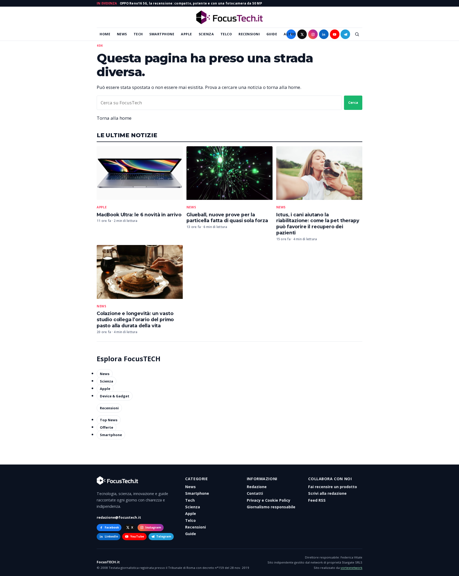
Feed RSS (317, 500)
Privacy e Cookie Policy (268, 500)
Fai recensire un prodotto (332, 486)
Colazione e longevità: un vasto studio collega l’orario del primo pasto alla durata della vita (135, 319)
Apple (186, 34)
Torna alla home (114, 118)
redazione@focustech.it (119, 517)
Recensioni (249, 34)
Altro (290, 34)
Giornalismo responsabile (271, 506)
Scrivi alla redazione (327, 493)
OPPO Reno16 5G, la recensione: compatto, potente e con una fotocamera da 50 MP (191, 3)
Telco (226, 34)
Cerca (353, 102)
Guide (271, 34)
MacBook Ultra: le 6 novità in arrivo (139, 214)
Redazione (257, 486)
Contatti (255, 493)
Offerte (106, 427)
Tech (138, 34)
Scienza (206, 34)
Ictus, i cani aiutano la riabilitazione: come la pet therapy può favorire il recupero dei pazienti (317, 224)
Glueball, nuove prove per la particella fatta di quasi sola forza (227, 217)
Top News (108, 420)
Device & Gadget (114, 396)
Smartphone (161, 34)
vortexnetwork (351, 568)
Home (105, 34)
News (122, 34)
